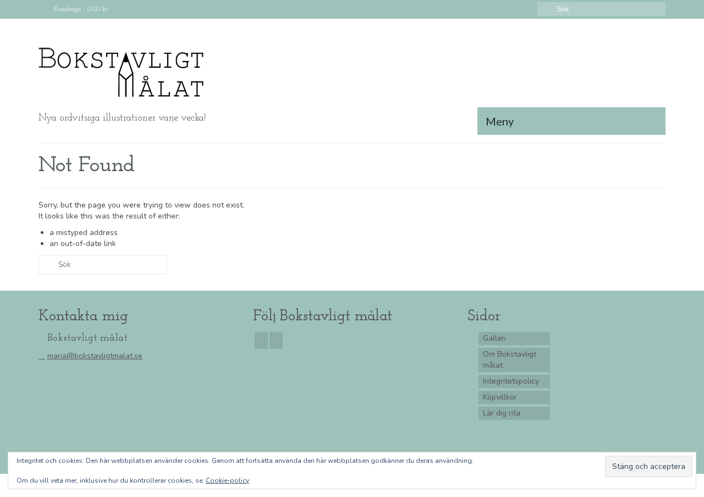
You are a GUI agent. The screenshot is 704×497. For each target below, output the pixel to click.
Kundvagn (80, 9)
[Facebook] (261, 340)
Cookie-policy (227, 480)
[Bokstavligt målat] (137, 72)
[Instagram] (276, 340)
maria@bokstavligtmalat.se (94, 356)
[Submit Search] (545, 9)
